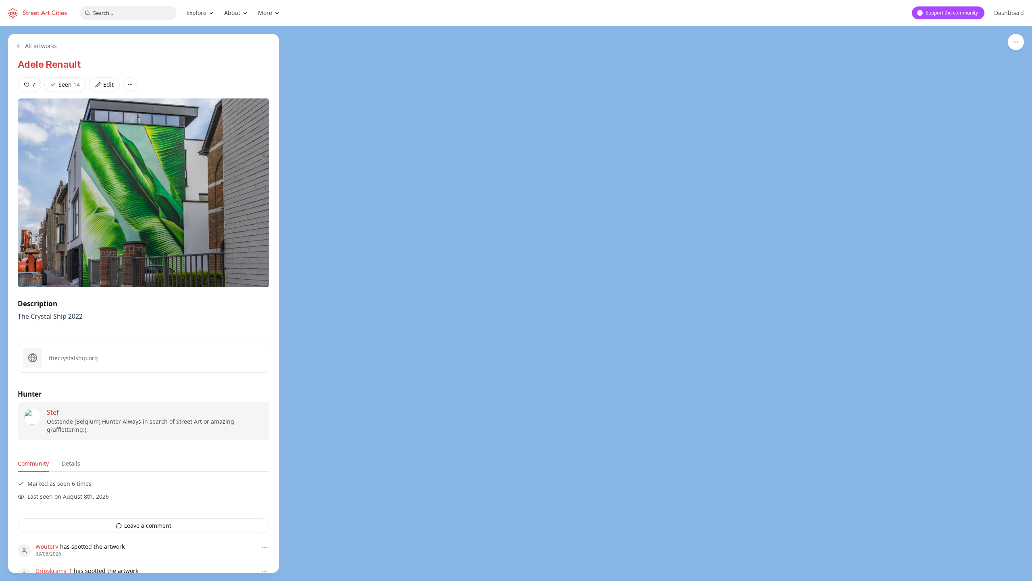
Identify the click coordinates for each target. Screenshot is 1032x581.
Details (71, 463)
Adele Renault (49, 64)
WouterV (46, 546)
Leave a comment (147, 525)
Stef (53, 412)
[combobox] (128, 13)
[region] (516, 303)
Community (33, 463)
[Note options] (264, 547)
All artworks (41, 46)
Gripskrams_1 (53, 571)
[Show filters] (1016, 42)
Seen (69, 84)
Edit (108, 84)
